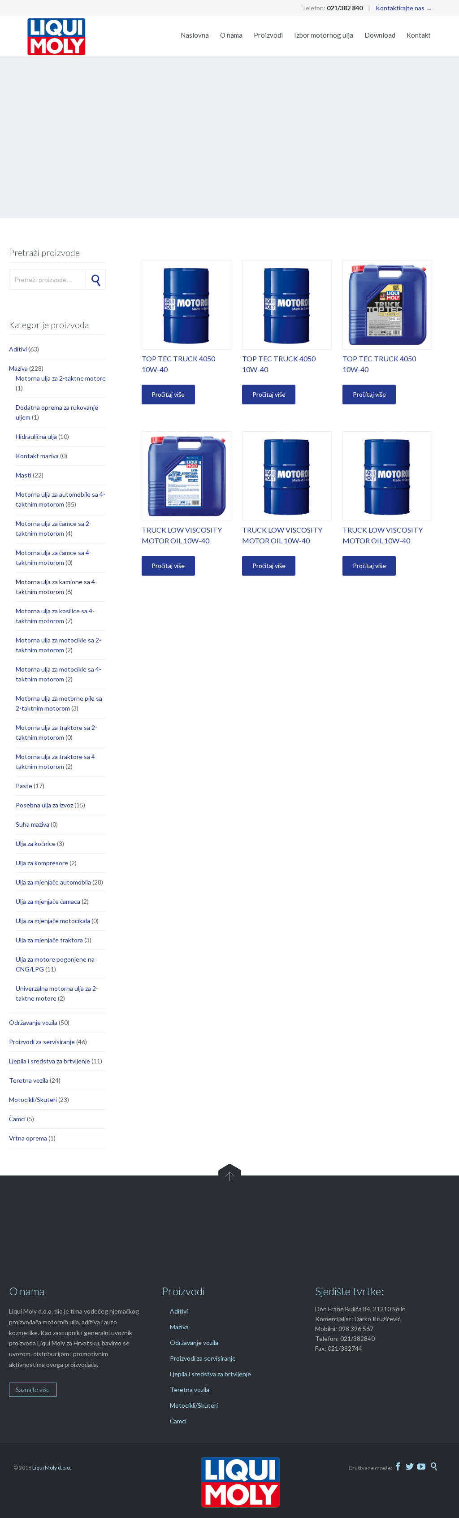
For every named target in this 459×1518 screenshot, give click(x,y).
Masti (23, 475)
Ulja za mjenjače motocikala (53, 920)
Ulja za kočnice (36, 843)
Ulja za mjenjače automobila (53, 882)
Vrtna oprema (28, 1138)
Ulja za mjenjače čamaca (48, 901)
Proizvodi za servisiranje (42, 1041)
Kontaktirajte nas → (404, 8)
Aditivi (18, 349)
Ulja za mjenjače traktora (49, 940)
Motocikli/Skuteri (33, 1099)
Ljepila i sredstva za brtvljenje (49, 1061)
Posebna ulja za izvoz (44, 805)
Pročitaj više (168, 394)
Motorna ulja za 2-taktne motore (61, 378)
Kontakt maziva (37, 456)
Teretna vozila (28, 1080)
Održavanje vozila (33, 1022)
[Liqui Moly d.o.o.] (57, 36)
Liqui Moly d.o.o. (51, 1467)
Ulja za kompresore (42, 863)
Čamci (17, 1119)
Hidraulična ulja (36, 436)
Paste (24, 785)
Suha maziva (32, 824)
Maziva (18, 368)
